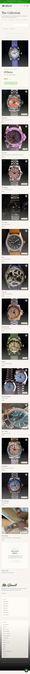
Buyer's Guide (6, 642)
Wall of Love (5, 629)
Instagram (4, 593)
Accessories (6, 624)
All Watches (5, 601)
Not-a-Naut (6, 614)
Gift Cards (5, 603)
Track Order (5, 638)
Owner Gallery (6, 631)
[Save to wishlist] (26, 91)
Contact (5, 640)
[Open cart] (24, 6)
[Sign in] (21, 6)
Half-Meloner (6, 612)
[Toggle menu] (27, 6)
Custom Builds (6, 635)
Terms (4, 655)
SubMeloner (5, 606)
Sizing (4, 646)
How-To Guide (6, 633)
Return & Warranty (7, 651)
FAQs (4, 649)
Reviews (5, 626)
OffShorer (5, 608)
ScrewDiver (5, 610)
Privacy (4, 653)
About (4, 644)
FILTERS (5, 28)
